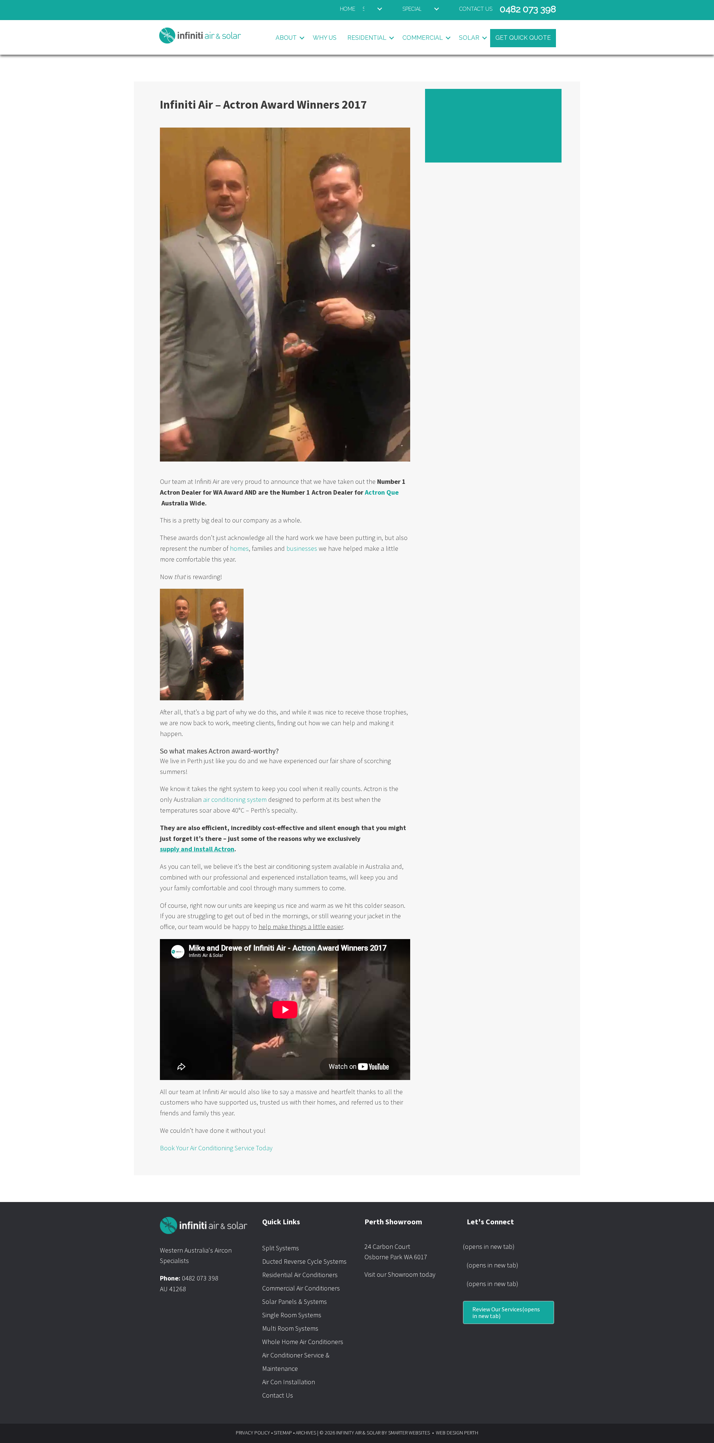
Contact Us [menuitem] (277, 1395)
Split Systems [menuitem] (280, 1248)
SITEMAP (283, 1432)
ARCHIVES (306, 1432)
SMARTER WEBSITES (409, 1432)
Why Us (325, 37)
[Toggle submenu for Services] (379, 9)
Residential (366, 37)
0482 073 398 (200, 1278)
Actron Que (382, 492)
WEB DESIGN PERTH (457, 1432)
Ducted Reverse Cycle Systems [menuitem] (304, 1261)
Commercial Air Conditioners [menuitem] (301, 1288)
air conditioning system (235, 799)
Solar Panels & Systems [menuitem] (294, 1301)
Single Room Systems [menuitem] (291, 1315)
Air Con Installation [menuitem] (288, 1382)
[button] (302, 38)
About (286, 37)
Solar (469, 37)
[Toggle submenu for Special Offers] (436, 9)
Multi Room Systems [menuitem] (290, 1328)
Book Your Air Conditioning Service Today (216, 1148)
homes (239, 548)
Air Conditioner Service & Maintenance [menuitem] (295, 1362)
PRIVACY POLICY (253, 1432)
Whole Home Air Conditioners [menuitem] (302, 1341)
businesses (301, 548)
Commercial (422, 37)
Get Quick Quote (523, 37)
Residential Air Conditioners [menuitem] (300, 1274)
